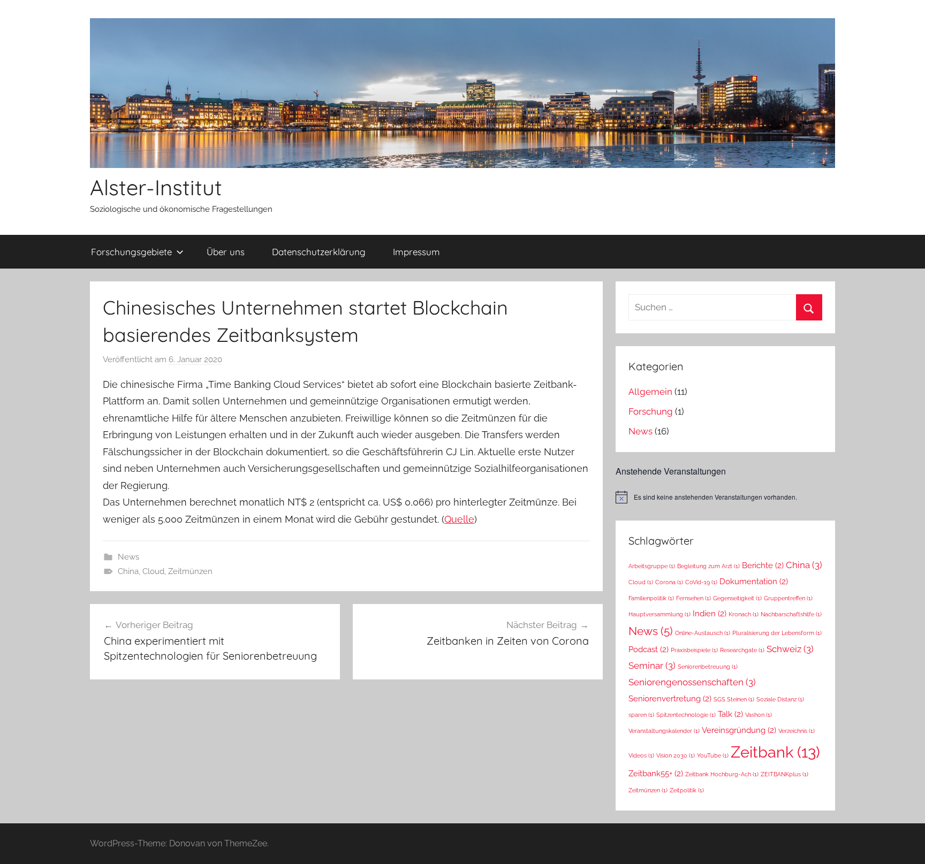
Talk (730, 713)
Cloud (153, 571)
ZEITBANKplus (784, 774)
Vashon (758, 715)
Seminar (652, 665)
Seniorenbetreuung (708, 666)
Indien (709, 613)
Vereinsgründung (739, 730)
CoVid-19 (701, 582)
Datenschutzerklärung (319, 251)
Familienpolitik (651, 598)
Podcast (648, 649)
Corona (669, 582)
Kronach (744, 614)
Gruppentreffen (788, 598)
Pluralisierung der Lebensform (777, 633)
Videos (641, 755)
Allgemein (650, 391)
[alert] (725, 497)
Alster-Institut (156, 187)
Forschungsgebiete (131, 251)
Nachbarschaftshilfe (791, 614)
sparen (641, 715)
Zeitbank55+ (655, 773)
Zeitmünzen (190, 571)
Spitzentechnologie (686, 715)
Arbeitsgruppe (651, 566)
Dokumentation (753, 581)
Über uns (226, 251)
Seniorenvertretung (669, 698)
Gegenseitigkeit (737, 598)
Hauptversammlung (659, 614)
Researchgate (742, 650)
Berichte (763, 565)
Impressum (416, 251)
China (128, 571)
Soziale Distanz (780, 699)
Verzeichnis (796, 731)
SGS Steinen (734, 699)
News (128, 557)
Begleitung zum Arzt (708, 566)
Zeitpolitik (687, 790)
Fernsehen (693, 598)
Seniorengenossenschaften (692, 682)
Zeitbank (775, 752)
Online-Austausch (702, 633)
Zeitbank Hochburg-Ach (722, 774)
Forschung (650, 411)
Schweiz (790, 649)
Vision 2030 (675, 755)
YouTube (713, 755)
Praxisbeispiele (694, 650)
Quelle (459, 519)
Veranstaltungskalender (664, 731)
